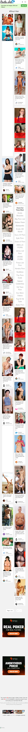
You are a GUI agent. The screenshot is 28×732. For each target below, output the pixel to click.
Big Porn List (20, 219)
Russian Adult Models (22, 577)
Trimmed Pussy (9, 423)
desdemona (20, 501)
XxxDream (20, 202)
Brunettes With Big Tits (22, 409)
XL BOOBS (20, 408)
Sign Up (24, 5)
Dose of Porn (20, 241)
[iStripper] (7, 33)
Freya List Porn (20, 263)
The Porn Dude (20, 276)
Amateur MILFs (21, 540)
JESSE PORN (20, 257)
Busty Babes (8, 581)
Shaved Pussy (8, 386)
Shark (19, 67)
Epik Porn (20, 238)
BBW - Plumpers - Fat (10, 270)
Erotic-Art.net (13, 715)
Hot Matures (20, 462)
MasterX (7, 189)
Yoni (7, 500)
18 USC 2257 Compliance (18, 703)
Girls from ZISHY (9, 212)
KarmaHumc (20, 102)
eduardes (7, 385)
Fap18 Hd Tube (20, 300)
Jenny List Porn (20, 252)
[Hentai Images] (7, 19)
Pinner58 (7, 533)
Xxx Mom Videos (20, 294)
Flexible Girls (8, 501)
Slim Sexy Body (21, 502)
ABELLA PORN (20, 246)
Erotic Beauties (20, 214)
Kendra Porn (20, 268)
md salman (8, 240)
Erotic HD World (20, 230)
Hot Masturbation (21, 68)
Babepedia (20, 225)
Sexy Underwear (9, 241)
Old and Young (21, 182)
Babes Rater (20, 222)
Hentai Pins (13, 704)
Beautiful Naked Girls (22, 604)
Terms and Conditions (5, 703)
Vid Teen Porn (20, 288)
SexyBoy (7, 211)
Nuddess (20, 271)
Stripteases (19, 704)
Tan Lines (20, 103)
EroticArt (20, 432)
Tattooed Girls (21, 203)
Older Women (21, 379)
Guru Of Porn (20, 234)
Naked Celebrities (20, 282)
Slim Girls (8, 190)
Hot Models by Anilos (22, 44)
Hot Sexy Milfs (8, 353)
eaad (19, 43)
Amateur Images (9, 534)
